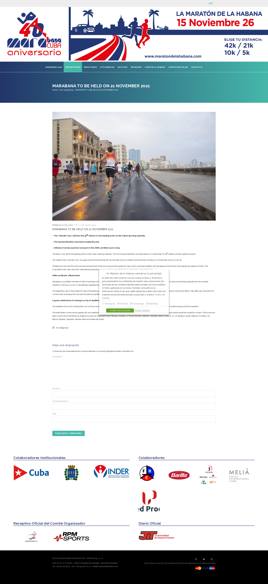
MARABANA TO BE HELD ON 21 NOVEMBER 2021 (97, 90)
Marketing (153, 303)
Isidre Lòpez (90, 225)
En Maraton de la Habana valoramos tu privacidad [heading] (134, 273)
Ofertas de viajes (178, 67)
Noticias (122, 67)
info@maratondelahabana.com (105, 566)
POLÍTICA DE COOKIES (166, 563)
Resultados (90, 67)
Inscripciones (73, 67)
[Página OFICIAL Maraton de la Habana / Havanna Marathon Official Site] (134, 34)
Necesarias (110, 303)
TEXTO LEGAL (149, 563)
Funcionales (138, 303)
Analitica (124, 303)
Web (54, 414)
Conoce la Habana (155, 67)
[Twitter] (203, 559)
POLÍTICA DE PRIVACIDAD (187, 563)
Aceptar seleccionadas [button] (120, 310)
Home (55, 90)
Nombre (56, 389)
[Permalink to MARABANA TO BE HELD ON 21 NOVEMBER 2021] (134, 220)
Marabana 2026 (54, 67)
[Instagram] (211, 559)
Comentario (57, 357)
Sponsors (136, 67)
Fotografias (107, 67)
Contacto (197, 67)
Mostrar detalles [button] (142, 310)
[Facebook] (196, 559)
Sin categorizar (66, 90)
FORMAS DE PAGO (208, 563)
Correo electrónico (60, 401)
